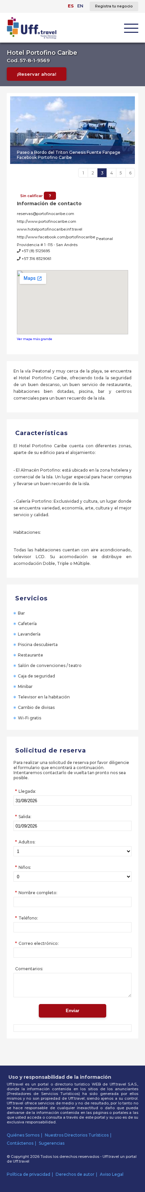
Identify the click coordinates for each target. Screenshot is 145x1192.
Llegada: (27, 791)
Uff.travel (21, 1161)
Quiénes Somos (23, 1135)
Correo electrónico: (39, 943)
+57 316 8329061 (36, 258)
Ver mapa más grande (34, 339)
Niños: (25, 867)
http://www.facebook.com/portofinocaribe (56, 237)
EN (80, 5)
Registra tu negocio (114, 6)
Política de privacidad (28, 1174)
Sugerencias (51, 1143)
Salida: (25, 816)
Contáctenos (20, 1143)
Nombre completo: (38, 892)
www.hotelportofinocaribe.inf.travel (49, 229)
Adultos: (27, 841)
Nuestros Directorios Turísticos (77, 1135)
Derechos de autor (75, 1174)
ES (71, 5)
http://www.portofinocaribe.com (46, 221)
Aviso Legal (111, 1174)
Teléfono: (28, 918)
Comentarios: (29, 968)
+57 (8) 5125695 (35, 250)
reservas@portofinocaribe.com (45, 213)
